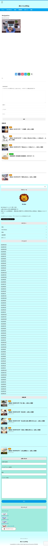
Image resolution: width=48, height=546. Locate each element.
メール (4, 109)
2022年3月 (3, 335)
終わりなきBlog (24, 6)
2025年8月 (3, 254)
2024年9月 (3, 279)
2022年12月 (3, 314)
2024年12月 (3, 272)
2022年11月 (3, 316)
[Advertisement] (24, 44)
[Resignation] (25, 74)
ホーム (3, 9)
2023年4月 (3, 305)
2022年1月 (3, 340)
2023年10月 (3, 298)
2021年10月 (3, 347)
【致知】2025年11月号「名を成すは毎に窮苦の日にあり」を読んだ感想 (26, 421)
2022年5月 (3, 330)
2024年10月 (3, 277)
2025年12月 (3, 244)
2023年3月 (3, 307)
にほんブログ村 (5, 515)
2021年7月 (3, 354)
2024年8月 (3, 281)
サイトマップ (5, 510)
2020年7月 (3, 382)
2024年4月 (3, 291)
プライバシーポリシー (24, 538)
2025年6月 (3, 258)
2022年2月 (3, 337)
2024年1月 (3, 293)
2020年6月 (3, 384)
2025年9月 (3, 251)
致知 (15, 9)
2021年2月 (3, 365)
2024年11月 (3, 275)
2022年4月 (3, 333)
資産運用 (20, 9)
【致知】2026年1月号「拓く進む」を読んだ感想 (20, 403)
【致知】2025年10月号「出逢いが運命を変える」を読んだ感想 (24, 429)
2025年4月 (3, 263)
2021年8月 (3, 351)
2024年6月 (3, 286)
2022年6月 (3, 328)
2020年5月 (3, 386)
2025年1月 (3, 270)
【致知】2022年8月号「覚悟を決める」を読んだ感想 (22, 177)
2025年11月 (3, 247)
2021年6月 (3, 356)
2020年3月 (3, 391)
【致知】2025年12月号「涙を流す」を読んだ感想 (21, 412)
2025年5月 (3, 261)
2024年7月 (3, 284)
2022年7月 (3, 326)
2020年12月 (3, 370)
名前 (3, 104)
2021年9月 (3, 349)
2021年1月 (3, 368)
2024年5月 (3, 288)
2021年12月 (3, 342)
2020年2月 (3, 393)
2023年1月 (3, 312)
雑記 (31, 9)
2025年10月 (3, 249)
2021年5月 (3, 358)
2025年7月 (3, 256)
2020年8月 (3, 379)
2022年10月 (3, 319)
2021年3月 (3, 363)
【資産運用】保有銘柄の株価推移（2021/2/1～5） (22, 156)
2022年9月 (3, 321)
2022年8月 (3, 323)
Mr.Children (9, 9)
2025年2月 (3, 268)
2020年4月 (3, 389)
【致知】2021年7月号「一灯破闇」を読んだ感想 (21, 129)
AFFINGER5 (36, 544)
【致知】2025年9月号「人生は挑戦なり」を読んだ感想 (22, 450)
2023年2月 (3, 309)
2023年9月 (3, 300)
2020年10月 (3, 375)
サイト (3, 113)
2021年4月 (3, 361)
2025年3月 (3, 265)
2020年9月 (3, 377)
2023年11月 (3, 295)
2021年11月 (3, 344)
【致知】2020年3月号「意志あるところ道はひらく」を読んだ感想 (26, 147)
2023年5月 (3, 302)
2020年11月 (3, 372)
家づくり (26, 9)
